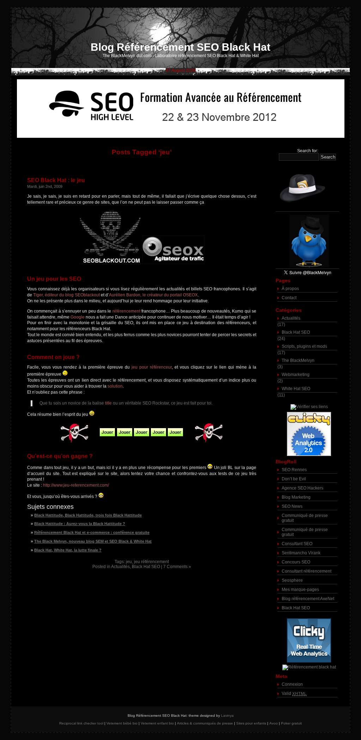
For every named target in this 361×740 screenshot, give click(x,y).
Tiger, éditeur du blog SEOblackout (66, 294)
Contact (289, 297)
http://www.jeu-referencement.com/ (76, 485)
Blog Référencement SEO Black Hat (180, 47)
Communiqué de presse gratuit (305, 518)
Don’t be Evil (294, 478)
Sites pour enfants (251, 723)
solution (115, 386)
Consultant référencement (306, 571)
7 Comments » (177, 566)
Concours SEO (296, 562)
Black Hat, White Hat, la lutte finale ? (68, 550)
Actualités (120, 566)
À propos (290, 288)
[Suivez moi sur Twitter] (307, 241)
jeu (129, 561)
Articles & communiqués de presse (205, 723)
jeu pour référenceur (151, 367)
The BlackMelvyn (298, 360)
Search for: (307, 150)
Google (78, 317)
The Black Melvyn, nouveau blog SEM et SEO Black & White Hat (93, 541)
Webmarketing (296, 374)
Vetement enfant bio (157, 723)
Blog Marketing (296, 497)
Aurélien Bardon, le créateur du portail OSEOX (153, 294)
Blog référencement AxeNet (308, 598)
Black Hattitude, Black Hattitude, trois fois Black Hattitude (88, 515)
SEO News (292, 506)
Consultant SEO (297, 543)
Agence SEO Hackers (302, 488)
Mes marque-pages (300, 589)
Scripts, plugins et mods (304, 346)
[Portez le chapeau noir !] (307, 188)
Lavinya (227, 715)
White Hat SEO (296, 388)
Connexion (292, 684)
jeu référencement (151, 561)
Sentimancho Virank (301, 552)
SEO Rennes (294, 469)
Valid (294, 693)
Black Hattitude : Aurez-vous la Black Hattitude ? (79, 524)
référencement (126, 311)
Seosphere (292, 580)
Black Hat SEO (146, 566)
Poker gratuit (291, 723)
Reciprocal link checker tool (81, 723)
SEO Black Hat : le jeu (56, 180)
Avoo (273, 723)
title (108, 403)
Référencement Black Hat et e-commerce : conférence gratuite (91, 532)
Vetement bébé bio (121, 723)
